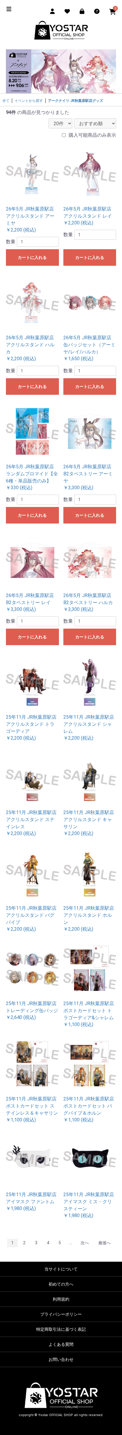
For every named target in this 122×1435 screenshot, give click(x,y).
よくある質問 (61, 1344)
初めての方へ (61, 1284)
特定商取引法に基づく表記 (61, 1329)
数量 (10, 241)
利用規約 (61, 1299)
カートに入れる (32, 257)
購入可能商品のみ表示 (92, 135)
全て (5, 101)
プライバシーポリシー (61, 1314)
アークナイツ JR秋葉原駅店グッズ (75, 101)
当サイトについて (61, 1269)
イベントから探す (29, 101)
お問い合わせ (61, 1359)
